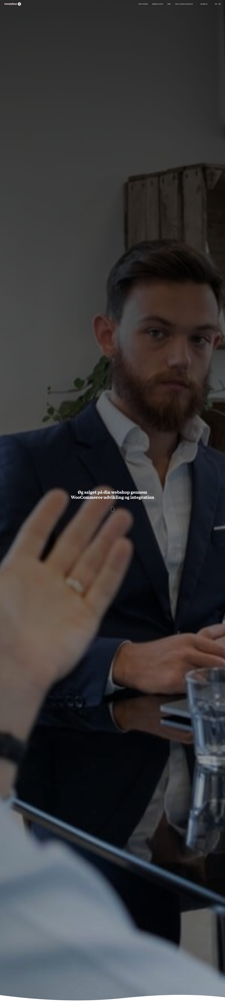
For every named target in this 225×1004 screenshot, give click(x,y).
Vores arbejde (143, 4)
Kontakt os (204, 4)
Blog (169, 4)
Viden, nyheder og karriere (184, 4)
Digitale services (157, 4)
